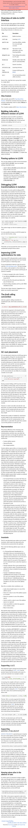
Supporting (5, 665)
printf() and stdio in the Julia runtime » (17, 822)
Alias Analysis (6, 96)
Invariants (5, 537)
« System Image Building (7, 821)
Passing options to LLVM (12, 158)
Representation (7, 427)
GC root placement (9, 352)
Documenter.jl (11, 824)
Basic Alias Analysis (21, 107)
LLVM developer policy (11, 266)
